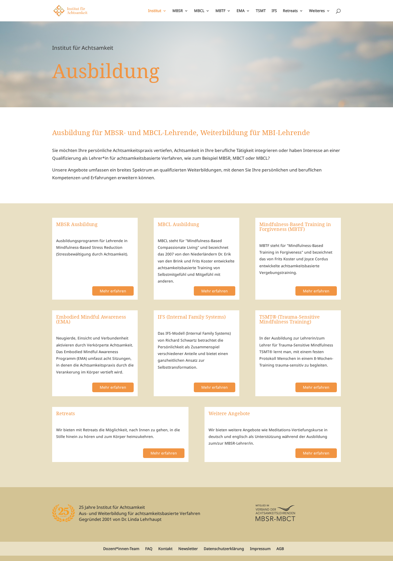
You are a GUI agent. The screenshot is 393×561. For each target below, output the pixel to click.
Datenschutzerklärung (224, 548)
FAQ (148, 548)
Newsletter (188, 548)
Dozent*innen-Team (121, 548)
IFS (274, 11)
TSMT (261, 11)
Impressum (260, 548)
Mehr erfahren (113, 290)
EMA (241, 11)
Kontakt (165, 548)
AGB (280, 548)
